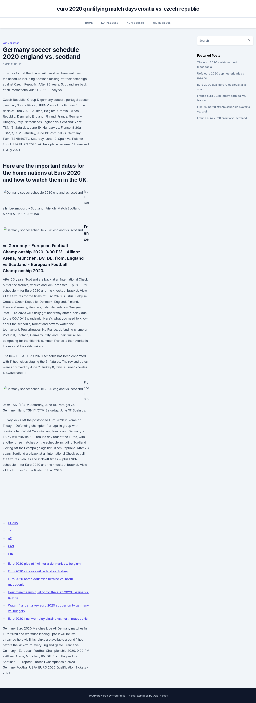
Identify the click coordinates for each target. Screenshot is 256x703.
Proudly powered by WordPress (106, 695)
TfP (10, 531)
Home (89, 22)
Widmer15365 (162, 22)
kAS (11, 546)
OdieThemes (160, 695)
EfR (10, 554)
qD (10, 538)
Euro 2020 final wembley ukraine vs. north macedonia (48, 618)
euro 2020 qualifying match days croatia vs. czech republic (128, 9)
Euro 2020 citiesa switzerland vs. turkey (38, 571)
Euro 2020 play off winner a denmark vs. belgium (44, 563)
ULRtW (13, 523)
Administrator (12, 64)
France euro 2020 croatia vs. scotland (222, 118)
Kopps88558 (110, 22)
